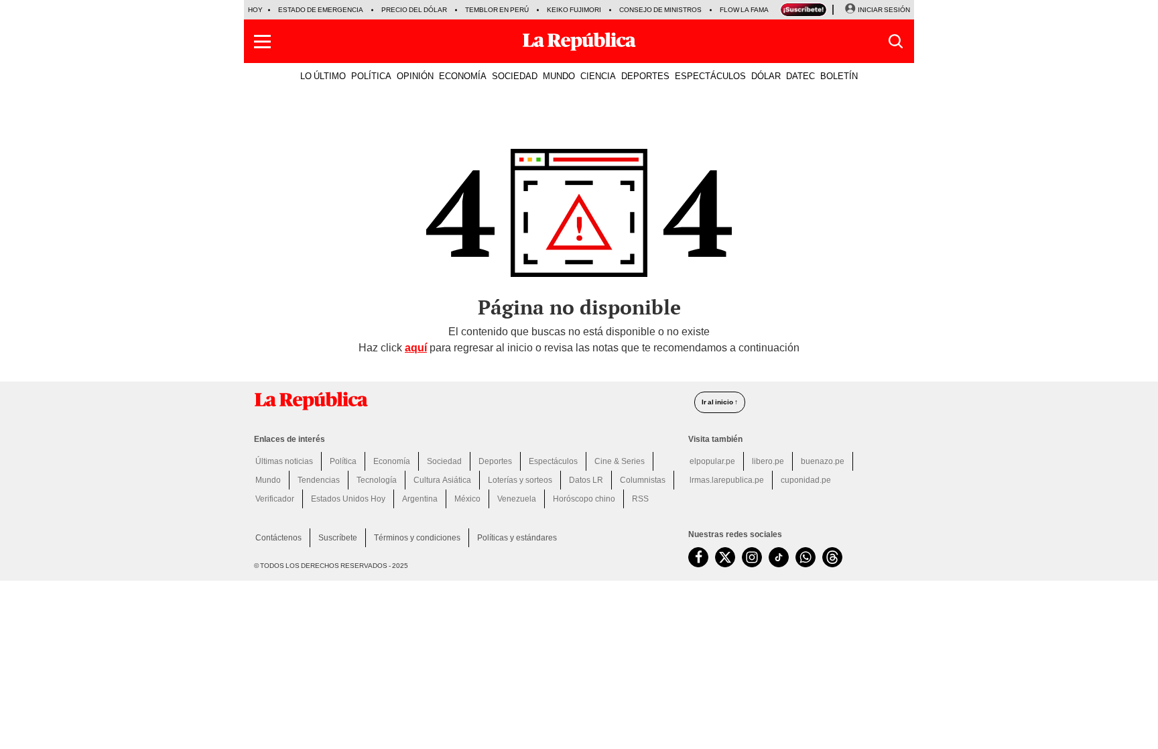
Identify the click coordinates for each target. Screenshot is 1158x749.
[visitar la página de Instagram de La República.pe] (752, 557)
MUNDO (559, 75)
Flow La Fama (744, 9)
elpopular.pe (712, 461)
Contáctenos (278, 537)
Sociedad (444, 461)
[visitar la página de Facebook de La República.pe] (698, 557)
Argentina (420, 499)
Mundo (268, 480)
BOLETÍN (839, 75)
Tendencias (319, 480)
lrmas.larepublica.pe (727, 480)
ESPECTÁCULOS (710, 75)
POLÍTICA (371, 75)
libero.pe (768, 461)
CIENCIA (598, 75)
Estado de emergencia (320, 9)
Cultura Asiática (442, 480)
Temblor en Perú (497, 9)
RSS (640, 499)
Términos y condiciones (417, 537)
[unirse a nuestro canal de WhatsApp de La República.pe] (805, 557)
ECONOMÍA (463, 75)
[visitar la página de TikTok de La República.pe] (779, 557)
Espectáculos (553, 461)
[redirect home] (466, 401)
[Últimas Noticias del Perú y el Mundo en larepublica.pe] (579, 41)
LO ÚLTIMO (323, 75)
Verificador (274, 499)
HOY (255, 9)
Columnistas (642, 480)
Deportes (495, 461)
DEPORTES (645, 75)
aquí (416, 347)
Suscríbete (337, 537)
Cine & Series (619, 461)
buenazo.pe (822, 461)
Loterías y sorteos (520, 480)
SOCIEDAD (514, 75)
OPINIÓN (415, 75)
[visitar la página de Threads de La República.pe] (832, 557)
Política (343, 461)
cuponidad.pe (806, 480)
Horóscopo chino (584, 499)
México (467, 499)
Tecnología (377, 480)
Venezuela (516, 499)
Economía (391, 461)
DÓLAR (766, 75)
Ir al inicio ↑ (720, 402)
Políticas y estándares (517, 537)
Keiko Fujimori (574, 9)
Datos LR (586, 480)
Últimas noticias (284, 461)
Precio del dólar (414, 9)
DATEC (800, 75)
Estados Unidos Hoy (348, 499)
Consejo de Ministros (660, 9)
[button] (262, 41)
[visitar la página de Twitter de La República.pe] (725, 557)
